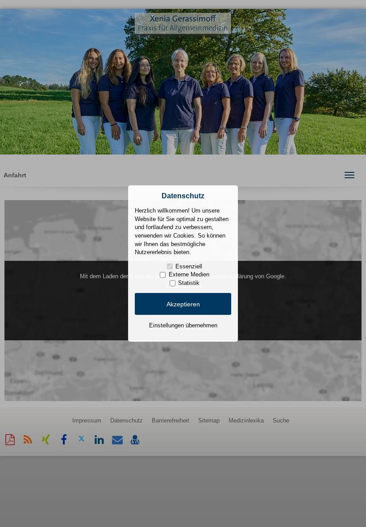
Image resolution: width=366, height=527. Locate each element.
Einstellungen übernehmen (183, 325)
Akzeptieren (183, 304)
